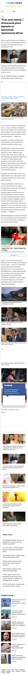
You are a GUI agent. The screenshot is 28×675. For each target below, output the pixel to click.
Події (2, 16)
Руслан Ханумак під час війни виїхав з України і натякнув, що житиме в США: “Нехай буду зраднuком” (18, 637)
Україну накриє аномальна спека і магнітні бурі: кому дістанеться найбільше (12, 505)
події (17, 409)
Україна (23, 671)
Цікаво (3, 672)
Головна (3, 669)
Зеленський (11, 409)
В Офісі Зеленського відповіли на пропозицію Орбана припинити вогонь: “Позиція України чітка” (19, 659)
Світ (13, 671)
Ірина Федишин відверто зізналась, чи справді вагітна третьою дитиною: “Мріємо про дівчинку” (14, 448)
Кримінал (22, 669)
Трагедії (18, 671)
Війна (5, 409)
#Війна (8, 672)
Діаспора (8, 671)
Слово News (14, 2)
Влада (3, 671)
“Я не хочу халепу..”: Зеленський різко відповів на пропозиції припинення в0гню (13, 467)
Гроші (16, 669)
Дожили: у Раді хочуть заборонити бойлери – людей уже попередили (18, 623)
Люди (12, 669)
